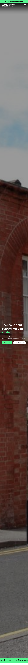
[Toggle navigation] (25, 5)
